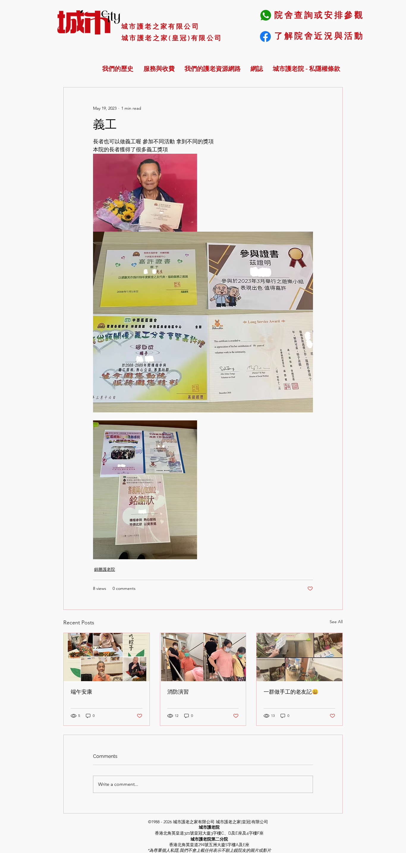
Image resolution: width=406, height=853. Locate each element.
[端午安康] (107, 657)
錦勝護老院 (104, 569)
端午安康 (81, 692)
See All (336, 621)
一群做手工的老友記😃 (291, 692)
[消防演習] (203, 657)
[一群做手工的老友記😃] (299, 657)
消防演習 (178, 692)
